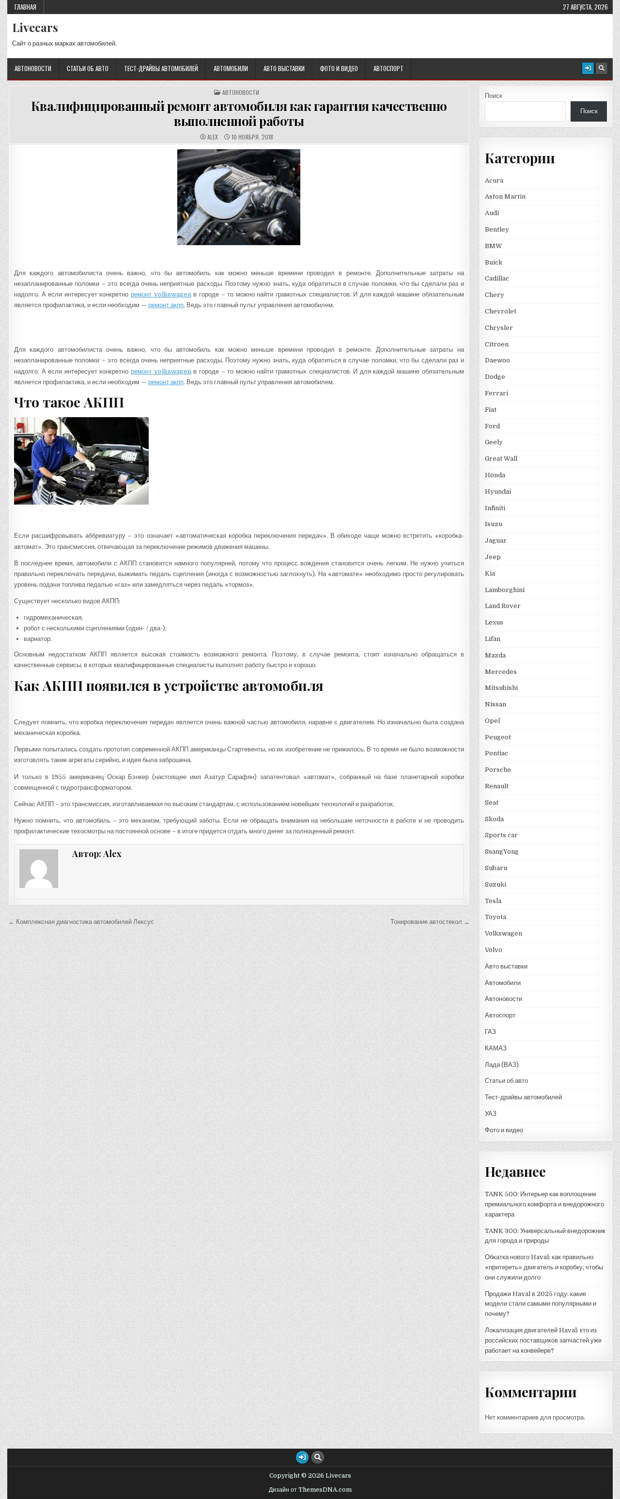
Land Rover (503, 605)
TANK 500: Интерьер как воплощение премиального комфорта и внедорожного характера (544, 1204)
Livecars (35, 27)
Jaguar (496, 540)
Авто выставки (284, 68)
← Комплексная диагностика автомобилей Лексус (81, 921)
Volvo (493, 949)
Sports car (501, 835)
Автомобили (231, 68)
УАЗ (490, 1113)
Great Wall (501, 458)
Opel (492, 720)
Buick (493, 262)
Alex (212, 137)
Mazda (495, 655)
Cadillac (497, 278)
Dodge (495, 376)
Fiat (490, 409)
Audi (492, 213)
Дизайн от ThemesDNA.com (310, 1489)
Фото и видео (339, 68)
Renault (497, 786)
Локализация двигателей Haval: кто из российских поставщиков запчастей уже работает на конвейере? (543, 1340)
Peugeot (498, 737)
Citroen (497, 344)
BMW (493, 246)
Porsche (498, 769)
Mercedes (501, 671)
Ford (492, 426)
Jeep (493, 557)
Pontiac (496, 753)
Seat (491, 802)
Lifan (492, 638)
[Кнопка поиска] (601, 68)
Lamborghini (505, 589)
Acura (494, 180)
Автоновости (33, 68)
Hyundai (498, 491)
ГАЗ (490, 1031)
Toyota (495, 917)
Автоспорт (388, 68)
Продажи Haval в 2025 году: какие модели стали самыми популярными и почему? (540, 1304)
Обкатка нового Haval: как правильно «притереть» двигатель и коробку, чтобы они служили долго (544, 1267)
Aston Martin (505, 196)
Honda (495, 475)
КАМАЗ (496, 1048)
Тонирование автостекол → (430, 921)
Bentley (497, 229)
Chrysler (499, 327)
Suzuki (495, 884)
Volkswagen (503, 933)
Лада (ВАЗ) (502, 1064)
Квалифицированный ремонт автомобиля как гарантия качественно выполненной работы (239, 113)
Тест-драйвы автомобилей (161, 68)
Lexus (494, 622)
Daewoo (497, 360)
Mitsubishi (501, 687)
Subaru (496, 868)
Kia (490, 573)
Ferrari (497, 393)
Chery (494, 294)
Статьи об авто (87, 68)
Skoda (494, 819)
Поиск (493, 95)
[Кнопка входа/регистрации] (588, 68)
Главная (25, 7)
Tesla (493, 901)
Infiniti (495, 508)
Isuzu (493, 524)
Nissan (495, 704)
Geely (494, 442)
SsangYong (502, 851)
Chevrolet (500, 311)
